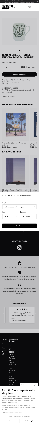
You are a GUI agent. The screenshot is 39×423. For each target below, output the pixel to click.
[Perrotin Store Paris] (8, 7)
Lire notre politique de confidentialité (12, 412)
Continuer (19, 226)
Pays (4, 202)
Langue (23, 212)
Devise (5, 212)
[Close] (38, 196)
